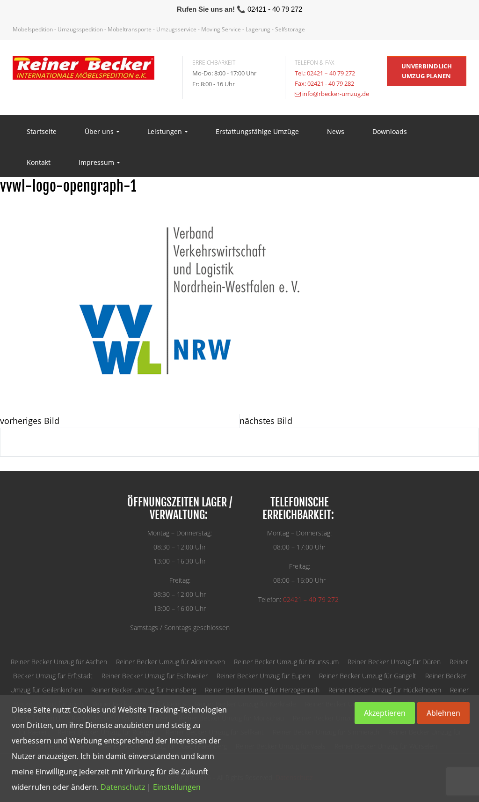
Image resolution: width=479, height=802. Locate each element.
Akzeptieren (385, 713)
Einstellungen (177, 787)
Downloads (389, 131)
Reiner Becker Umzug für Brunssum (286, 661)
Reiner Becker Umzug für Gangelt (367, 675)
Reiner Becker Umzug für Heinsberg (143, 689)
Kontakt (39, 162)
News (335, 131)
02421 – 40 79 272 (311, 599)
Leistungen (165, 131)
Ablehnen (443, 713)
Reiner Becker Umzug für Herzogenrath (262, 689)
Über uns (100, 131)
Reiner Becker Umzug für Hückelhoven (384, 689)
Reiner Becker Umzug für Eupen (263, 675)
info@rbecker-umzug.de (335, 93)
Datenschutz (123, 787)
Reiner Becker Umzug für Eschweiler (155, 675)
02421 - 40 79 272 (274, 9)
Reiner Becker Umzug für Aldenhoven (170, 661)
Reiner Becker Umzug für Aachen (59, 661)
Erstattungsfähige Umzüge (257, 131)
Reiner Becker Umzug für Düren (394, 661)
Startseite (42, 131)
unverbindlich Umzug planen (426, 71)
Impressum (97, 162)
